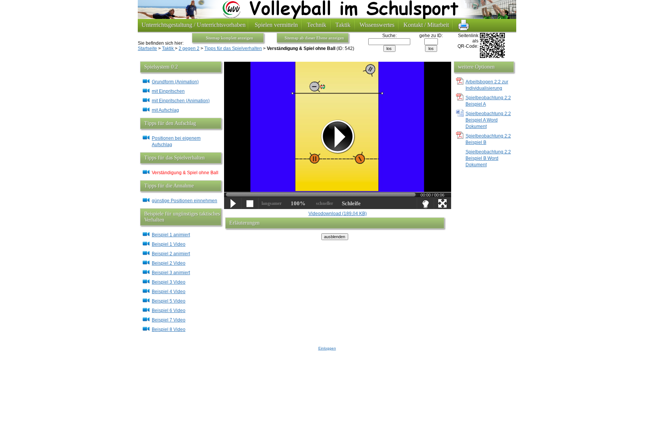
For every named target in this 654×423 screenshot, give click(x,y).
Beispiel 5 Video (168, 301)
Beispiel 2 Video (168, 263)
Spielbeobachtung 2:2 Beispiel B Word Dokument (488, 158)
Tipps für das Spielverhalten (233, 48)
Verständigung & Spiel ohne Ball (185, 172)
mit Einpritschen (168, 91)
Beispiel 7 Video (168, 320)
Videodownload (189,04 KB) (337, 213)
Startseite (147, 48)
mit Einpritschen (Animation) (181, 100)
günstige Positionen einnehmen (184, 200)
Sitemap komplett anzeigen (229, 38)
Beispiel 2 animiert (171, 253)
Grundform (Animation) (175, 81)
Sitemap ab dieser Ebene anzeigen (314, 38)
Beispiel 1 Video (168, 244)
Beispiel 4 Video (168, 291)
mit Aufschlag (165, 110)
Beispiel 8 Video (168, 329)
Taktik (168, 48)
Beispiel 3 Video (168, 282)
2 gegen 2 (189, 48)
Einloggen (327, 348)
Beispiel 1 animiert (171, 234)
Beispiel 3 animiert (171, 272)
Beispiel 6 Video (168, 310)
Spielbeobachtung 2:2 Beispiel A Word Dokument (488, 120)
